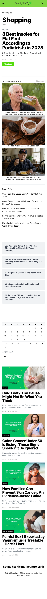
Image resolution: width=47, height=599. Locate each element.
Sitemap (20, 575)
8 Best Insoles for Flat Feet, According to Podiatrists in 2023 (22, 40)
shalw (4, 59)
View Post (8, 64)
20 (23, 339)
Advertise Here (36, 573)
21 (29, 339)
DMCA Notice (25, 573)
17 (5, 339)
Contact (27, 575)
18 (11, 339)
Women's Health (8, 531)
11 (11, 336)
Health (5, 29)
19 (17, 339)
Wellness (6, 436)
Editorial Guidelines (11, 573)
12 (17, 336)
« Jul (4, 356)
